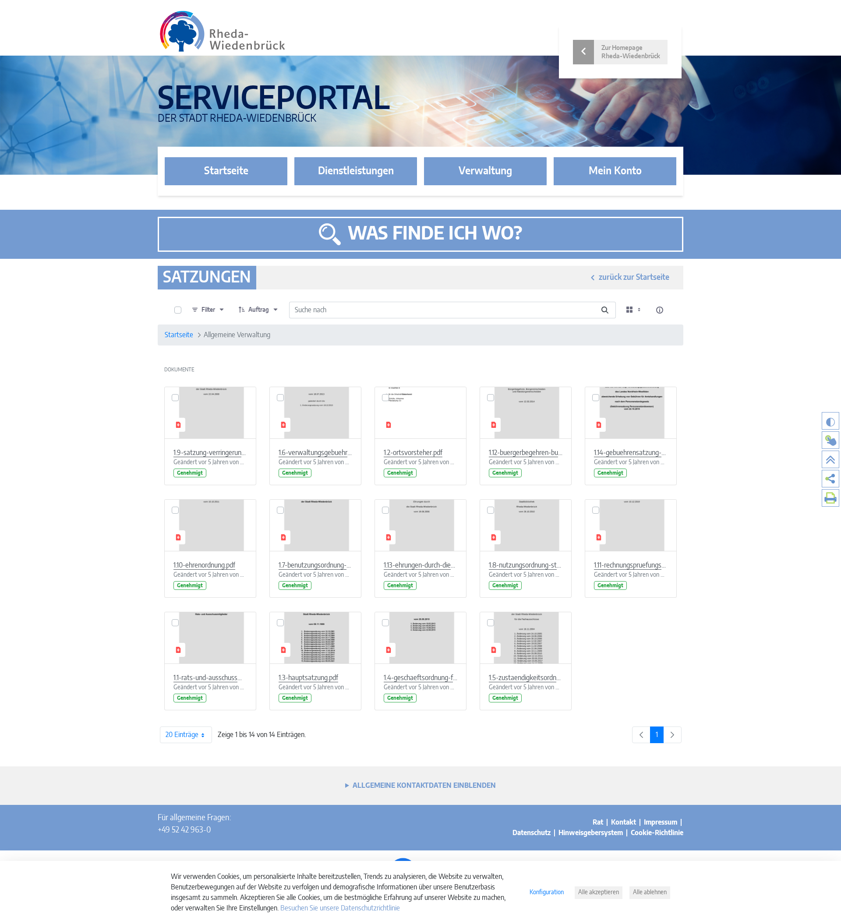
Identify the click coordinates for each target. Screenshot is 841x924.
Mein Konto (615, 171)
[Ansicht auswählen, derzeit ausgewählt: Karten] (634, 310)
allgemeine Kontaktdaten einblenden (424, 785)
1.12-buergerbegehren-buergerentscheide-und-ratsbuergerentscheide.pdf (525, 452)
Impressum (660, 822)
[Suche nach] (605, 310)
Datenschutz (531, 832)
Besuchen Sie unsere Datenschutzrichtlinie (340, 908)
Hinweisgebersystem (590, 832)
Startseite (226, 171)
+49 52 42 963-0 (184, 830)
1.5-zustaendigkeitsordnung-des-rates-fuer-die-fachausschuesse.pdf (525, 677)
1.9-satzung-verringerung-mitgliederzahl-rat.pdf (210, 452)
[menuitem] (830, 478)
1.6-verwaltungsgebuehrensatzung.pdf (315, 452)
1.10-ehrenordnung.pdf (204, 565)
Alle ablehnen (650, 892)
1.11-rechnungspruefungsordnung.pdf (631, 565)
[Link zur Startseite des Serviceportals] (222, 31)
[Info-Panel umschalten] (660, 310)
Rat (598, 822)
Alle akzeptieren (598, 892)
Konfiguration (547, 892)
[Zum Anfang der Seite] (830, 459)
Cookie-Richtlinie (657, 832)
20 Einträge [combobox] (182, 734)
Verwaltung (485, 171)
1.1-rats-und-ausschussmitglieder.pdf (210, 677)
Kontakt (623, 822)
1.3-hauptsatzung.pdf (308, 677)
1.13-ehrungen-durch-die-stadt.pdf (420, 565)
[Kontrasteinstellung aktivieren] (830, 421)
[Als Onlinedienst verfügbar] (830, 440)
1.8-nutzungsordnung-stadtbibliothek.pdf (525, 565)
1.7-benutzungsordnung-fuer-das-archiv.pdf (315, 565)
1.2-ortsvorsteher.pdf (413, 452)
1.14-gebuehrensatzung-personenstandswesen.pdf (631, 452)
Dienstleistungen (356, 171)
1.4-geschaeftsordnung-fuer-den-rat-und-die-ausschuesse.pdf (420, 677)
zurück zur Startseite (634, 278)
